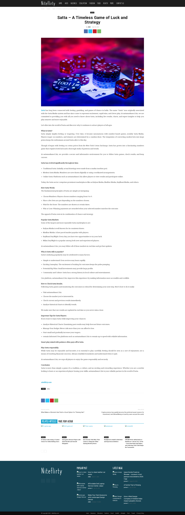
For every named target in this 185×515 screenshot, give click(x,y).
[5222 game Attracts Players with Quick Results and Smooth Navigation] (71, 431)
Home (60, 3)
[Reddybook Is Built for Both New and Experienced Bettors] (113, 431)
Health (105, 3)
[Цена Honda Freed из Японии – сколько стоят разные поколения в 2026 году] (117, 476)
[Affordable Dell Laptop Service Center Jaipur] (82, 487)
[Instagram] (48, 481)
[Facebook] (86, 31)
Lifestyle (123, 513)
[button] (141, 3)
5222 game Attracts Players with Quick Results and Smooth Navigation (71, 441)
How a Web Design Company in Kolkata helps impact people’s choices (133, 498)
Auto (66, 3)
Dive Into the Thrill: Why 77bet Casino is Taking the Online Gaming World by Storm (91, 441)
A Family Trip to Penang (132, 485)
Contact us (120, 3)
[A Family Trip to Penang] (117, 489)
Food (99, 3)
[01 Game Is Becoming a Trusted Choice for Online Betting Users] (50, 431)
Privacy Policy (140, 513)
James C (90, 488)
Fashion (92, 3)
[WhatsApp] (99, 31)
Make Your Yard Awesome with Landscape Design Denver (97, 497)
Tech (128, 513)
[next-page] (45, 451)
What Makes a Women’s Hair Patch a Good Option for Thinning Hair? (62, 412)
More (112, 3)
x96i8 (89, 27)
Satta (48, 389)
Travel (133, 513)
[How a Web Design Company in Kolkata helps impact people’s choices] (117, 500)
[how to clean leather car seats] (82, 476)
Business (74, 3)
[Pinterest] (95, 31)
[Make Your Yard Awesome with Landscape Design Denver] (82, 499)
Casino (48, 9)
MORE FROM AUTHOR (66, 421)
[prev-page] (42, 451)
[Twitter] (90, 31)
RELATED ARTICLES (49, 421)
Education (83, 3)
